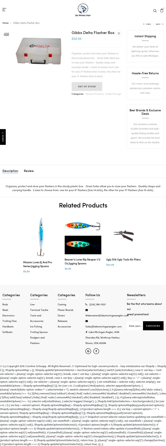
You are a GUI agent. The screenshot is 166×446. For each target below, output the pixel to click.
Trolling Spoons (39, 332)
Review (29, 171)
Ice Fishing (36, 326)
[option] (6, 34)
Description (10, 171)
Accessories (64, 326)
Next (158, 24)
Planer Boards (65, 309)
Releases (62, 321)
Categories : (78, 93)
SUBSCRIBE (153, 325)
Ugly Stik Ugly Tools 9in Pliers (123, 260)
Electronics (8, 315)
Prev (148, 24)
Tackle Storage (113, 93)
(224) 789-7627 (97, 304)
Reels (5, 309)
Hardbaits (8, 326)
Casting (62, 304)
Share (3, 138)
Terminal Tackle (39, 309)
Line (32, 304)
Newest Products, (95, 93)
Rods (5, 304)
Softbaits (7, 332)
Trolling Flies (9, 321)
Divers (61, 315)
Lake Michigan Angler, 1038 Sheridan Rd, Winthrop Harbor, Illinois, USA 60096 (102, 337)
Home (5, 22)
